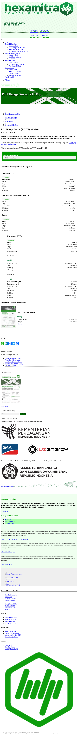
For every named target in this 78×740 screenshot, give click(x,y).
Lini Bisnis (8, 597)
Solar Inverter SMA (11, 631)
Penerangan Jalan (10, 619)
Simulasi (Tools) (10, 647)
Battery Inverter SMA (12, 633)
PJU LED (12, 59)
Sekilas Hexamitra (11, 595)
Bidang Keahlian (10, 598)
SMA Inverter (9, 68)
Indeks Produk (13, 70)
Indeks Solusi (13, 46)
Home (7, 42)
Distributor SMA (10, 607)
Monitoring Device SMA (13, 635)
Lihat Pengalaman (7, 564)
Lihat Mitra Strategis (8, 552)
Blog (6, 79)
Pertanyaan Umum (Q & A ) (14, 364)
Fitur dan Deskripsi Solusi (13, 358)
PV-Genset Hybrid (15, 66)
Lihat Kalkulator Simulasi (9, 539)
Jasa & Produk (9, 77)
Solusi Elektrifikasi (11, 44)
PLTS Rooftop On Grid (16, 64)
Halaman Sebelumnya (8, 486)
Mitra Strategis (10, 521)
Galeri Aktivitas (10, 606)
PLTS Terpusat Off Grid (17, 48)
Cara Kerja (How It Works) (13, 362)
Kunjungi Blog (23, 539)
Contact (7, 81)
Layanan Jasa (9, 645)
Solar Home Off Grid (16, 49)
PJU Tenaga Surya (15, 57)
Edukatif (8, 519)
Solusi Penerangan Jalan (12, 53)
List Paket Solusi (10, 365)
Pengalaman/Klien (11, 604)
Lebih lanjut (5, 511)
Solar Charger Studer (11, 637)
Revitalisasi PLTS (10, 623)
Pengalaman (9, 523)
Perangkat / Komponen (12, 360)
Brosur (19, 324)
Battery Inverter (14, 73)
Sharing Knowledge (11, 649)
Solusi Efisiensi (10, 60)
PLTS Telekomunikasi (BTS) (18, 51)
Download (4, 406)
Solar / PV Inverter (15, 71)
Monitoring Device (15, 75)
